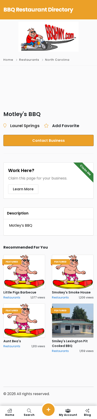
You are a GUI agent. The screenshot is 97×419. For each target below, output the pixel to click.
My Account (68, 414)
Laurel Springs (24, 125)
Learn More (23, 189)
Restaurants (29, 60)
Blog (87, 414)
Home (8, 60)
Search (29, 414)
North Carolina (57, 60)
